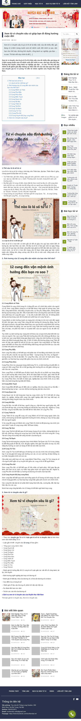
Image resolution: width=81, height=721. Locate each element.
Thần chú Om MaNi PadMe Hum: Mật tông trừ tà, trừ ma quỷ (70, 164)
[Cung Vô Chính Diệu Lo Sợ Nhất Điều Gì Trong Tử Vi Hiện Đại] (36, 651)
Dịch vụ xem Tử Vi (53, 4)
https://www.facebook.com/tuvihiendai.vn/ (23, 713)
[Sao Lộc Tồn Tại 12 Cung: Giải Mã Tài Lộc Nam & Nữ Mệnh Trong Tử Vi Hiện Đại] (36, 639)
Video (51, 691)
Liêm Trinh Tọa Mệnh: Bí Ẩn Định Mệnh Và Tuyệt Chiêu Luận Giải (74, 110)
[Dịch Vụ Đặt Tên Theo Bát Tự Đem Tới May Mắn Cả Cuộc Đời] (6, 628)
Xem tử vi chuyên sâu (30, 598)
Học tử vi (39, 4)
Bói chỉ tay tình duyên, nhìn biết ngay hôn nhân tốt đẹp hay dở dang (70, 141)
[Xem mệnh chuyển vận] (6, 3)
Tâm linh (25, 691)
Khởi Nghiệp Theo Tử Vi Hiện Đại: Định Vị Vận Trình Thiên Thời (73, 82)
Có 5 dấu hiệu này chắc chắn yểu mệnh (72, 171)
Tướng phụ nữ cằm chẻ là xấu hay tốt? (72, 179)
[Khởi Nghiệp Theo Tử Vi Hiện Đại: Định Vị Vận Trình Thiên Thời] (6, 617)
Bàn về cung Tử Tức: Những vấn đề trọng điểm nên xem (70, 234)
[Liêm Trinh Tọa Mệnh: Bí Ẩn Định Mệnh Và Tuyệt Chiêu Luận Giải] (36, 628)
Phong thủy (14, 691)
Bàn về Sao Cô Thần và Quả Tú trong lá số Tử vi (70, 218)
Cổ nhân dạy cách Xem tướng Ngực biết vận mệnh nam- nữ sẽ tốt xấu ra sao (69, 157)
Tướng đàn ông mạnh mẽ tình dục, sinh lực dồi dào (70, 195)
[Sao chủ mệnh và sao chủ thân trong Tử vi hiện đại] (6, 662)
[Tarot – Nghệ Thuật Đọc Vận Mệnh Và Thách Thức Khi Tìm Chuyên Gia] (36, 617)
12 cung (26, 543)
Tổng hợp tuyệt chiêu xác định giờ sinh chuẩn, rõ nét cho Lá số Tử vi (70, 132)
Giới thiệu (28, 4)
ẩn (38, 78)
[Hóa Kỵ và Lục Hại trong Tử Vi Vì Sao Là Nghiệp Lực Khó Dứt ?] (6, 673)
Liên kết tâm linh (70, 4)
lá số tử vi (17, 168)
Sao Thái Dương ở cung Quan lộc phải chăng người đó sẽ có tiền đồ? (70, 149)
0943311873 (12, 709)
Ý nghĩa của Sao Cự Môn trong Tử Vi (71, 248)
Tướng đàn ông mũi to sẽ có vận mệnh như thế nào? (70, 203)
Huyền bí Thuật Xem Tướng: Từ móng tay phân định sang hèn (70, 187)
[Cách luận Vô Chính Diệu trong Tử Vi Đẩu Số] (36, 662)
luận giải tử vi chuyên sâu (13, 598)
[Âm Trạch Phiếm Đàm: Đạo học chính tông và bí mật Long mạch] (36, 673)
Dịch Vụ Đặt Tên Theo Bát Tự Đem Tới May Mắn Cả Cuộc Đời (73, 101)
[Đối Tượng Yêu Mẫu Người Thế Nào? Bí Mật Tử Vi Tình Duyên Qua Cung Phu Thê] (6, 639)
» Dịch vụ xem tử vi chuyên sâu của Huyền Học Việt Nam (23, 594)
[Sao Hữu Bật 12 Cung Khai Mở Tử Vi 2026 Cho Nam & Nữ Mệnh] (6, 651)
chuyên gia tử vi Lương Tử (15, 69)
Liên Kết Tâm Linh (64, 691)
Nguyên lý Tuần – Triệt (72, 240)
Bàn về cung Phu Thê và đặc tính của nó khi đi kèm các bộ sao (70, 226)
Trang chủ (16, 4)
